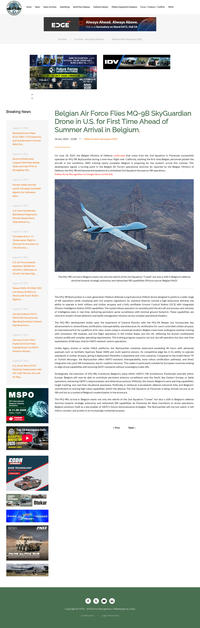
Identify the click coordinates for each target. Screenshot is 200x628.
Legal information (110, 615)
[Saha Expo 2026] (63, 60)
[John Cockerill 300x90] (27, 569)
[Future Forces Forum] (63, 71)
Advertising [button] (65, 7)
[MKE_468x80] (63, 83)
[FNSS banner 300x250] (27, 542)
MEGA (171, 7)
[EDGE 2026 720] (100, 23)
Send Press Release (81, 7)
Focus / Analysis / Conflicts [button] (152, 7)
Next (131, 427)
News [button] (37, 7)
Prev (117, 427)
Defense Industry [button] (100, 7)
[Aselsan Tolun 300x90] (27, 515)
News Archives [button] (49, 7)
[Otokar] (27, 499)
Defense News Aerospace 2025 (101, 138)
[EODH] (27, 472)
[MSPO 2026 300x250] (27, 405)
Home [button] (29, 7)
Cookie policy (87, 615)
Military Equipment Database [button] (124, 7)
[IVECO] (136, 61)
